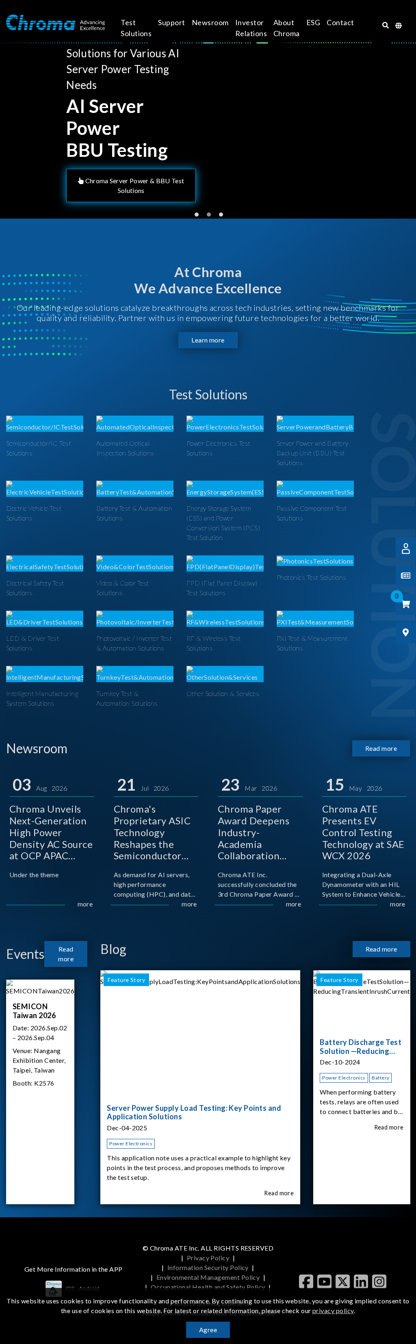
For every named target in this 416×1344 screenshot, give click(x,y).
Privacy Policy (208, 1258)
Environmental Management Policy (208, 1277)
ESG (313, 22)
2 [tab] (209, 214)
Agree (208, 1329)
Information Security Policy (208, 1267)
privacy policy (333, 1310)
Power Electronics (130, 1143)
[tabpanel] (208, 127)
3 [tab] (221, 214)
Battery (380, 1078)
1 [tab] (197, 214)
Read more (381, 748)
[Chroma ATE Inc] (55, 23)
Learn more (208, 340)
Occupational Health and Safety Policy (208, 1287)
